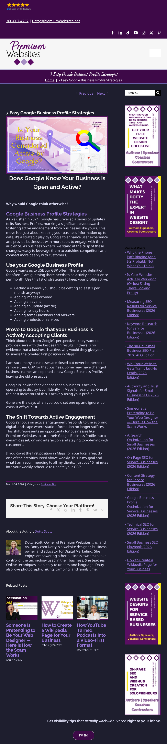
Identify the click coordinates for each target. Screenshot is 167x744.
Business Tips (48, 484)
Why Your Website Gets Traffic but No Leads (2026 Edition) (142, 370)
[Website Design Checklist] (143, 135)
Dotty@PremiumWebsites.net (56, 21)
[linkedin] (120, 32)
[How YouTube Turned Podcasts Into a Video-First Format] (92, 598)
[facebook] (112, 32)
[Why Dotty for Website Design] (143, 206)
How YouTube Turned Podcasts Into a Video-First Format (91, 635)
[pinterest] (159, 32)
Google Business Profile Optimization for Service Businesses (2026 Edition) (142, 506)
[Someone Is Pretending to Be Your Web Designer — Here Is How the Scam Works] (21, 598)
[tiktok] (128, 32)
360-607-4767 (17, 21)
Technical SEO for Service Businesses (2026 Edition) (142, 529)
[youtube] (136, 32)
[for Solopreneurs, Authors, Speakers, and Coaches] (143, 613)
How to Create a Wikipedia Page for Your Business (57, 632)
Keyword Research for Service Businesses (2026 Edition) (142, 330)
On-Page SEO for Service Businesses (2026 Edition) (142, 462)
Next (101, 93)
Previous (86, 93)
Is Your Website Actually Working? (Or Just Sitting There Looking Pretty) (141, 283)
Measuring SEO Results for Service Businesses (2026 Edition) (142, 308)
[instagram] (143, 32)
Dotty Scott (43, 531)
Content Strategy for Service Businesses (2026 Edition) (141, 482)
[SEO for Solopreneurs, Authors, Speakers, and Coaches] (143, 684)
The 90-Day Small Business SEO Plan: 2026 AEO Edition (142, 350)
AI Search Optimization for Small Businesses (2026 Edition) (141, 442)
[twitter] (151, 32)
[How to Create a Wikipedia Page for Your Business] (57, 598)
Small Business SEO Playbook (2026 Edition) (142, 547)
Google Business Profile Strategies (46, 214)
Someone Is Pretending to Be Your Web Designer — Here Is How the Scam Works (20, 640)
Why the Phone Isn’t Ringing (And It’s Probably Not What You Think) (141, 259)
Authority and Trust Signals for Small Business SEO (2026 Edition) (143, 393)
